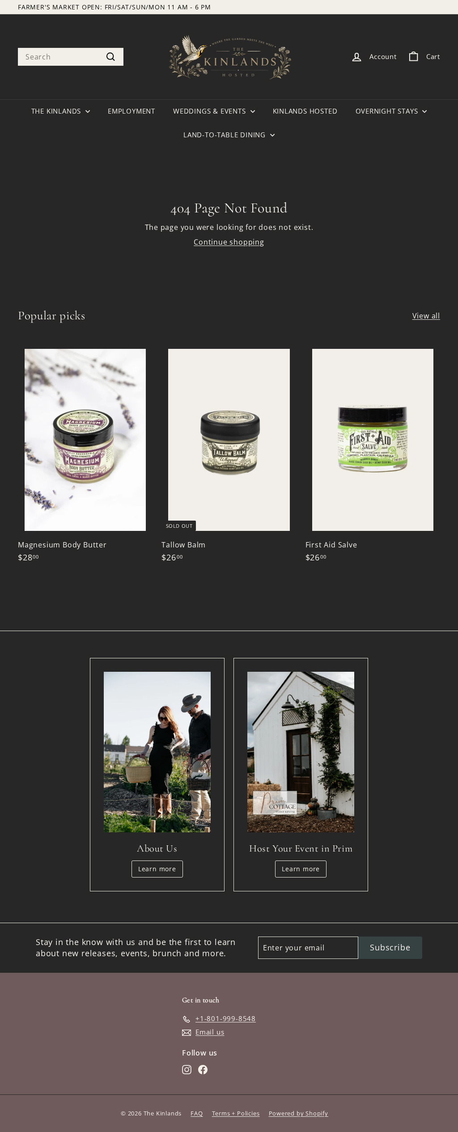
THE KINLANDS (57, 110)
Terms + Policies (236, 1113)
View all (426, 316)
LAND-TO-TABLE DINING (225, 134)
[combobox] (70, 57)
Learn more (157, 869)
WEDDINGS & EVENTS (210, 110)
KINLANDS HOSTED (305, 110)
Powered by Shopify (298, 1113)
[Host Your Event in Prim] (300, 752)
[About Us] (157, 752)
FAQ (197, 1113)
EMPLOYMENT (131, 110)
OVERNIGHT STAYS (388, 110)
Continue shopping (229, 242)
